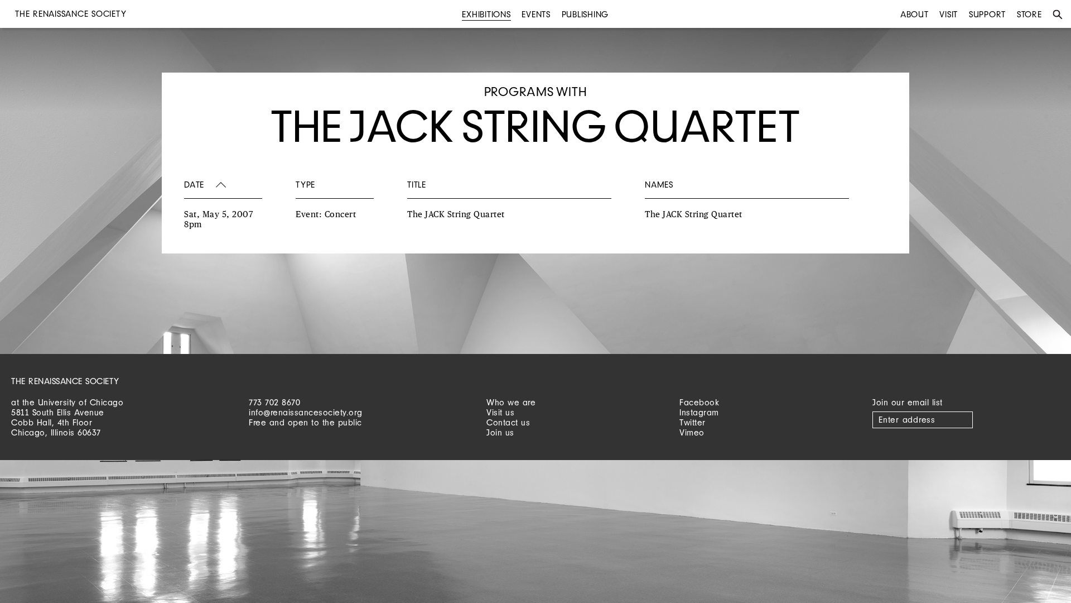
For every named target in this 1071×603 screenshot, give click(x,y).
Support (987, 14)
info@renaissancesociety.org (306, 412)
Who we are (511, 402)
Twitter (692, 422)
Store (1029, 14)
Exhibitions (486, 14)
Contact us (508, 422)
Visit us (500, 412)
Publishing (585, 14)
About (914, 14)
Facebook (699, 402)
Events (536, 14)
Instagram (699, 412)
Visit (948, 14)
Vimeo (692, 432)
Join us (500, 432)
